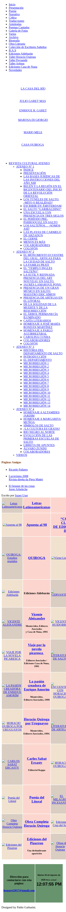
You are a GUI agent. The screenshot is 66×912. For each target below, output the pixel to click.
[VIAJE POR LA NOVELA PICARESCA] (12, 656)
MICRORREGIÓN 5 (36, 376)
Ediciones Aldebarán (21, 53)
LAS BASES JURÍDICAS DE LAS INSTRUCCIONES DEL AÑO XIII (41, 179)
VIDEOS (21, 455)
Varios (12, 34)
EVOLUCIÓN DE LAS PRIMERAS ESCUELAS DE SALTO (41, 438)
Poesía (12, 11)
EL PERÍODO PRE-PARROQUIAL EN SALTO (40, 220)
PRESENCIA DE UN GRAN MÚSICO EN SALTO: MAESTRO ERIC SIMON (41, 291)
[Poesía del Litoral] (12, 799)
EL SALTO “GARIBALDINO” (42, 209)
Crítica (12, 17)
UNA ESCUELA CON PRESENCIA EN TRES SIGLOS (43, 214)
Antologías (15, 24)
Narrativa (14, 14)
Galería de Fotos (18, 30)
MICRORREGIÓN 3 (36, 369)
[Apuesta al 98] (12, 524)
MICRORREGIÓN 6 (36, 379)
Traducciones (16, 20)
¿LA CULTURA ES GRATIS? (41, 428)
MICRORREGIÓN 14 (36, 405)
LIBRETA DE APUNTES (39, 445)
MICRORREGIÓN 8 (36, 386)
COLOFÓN (30, 248)
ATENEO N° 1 (25, 166)
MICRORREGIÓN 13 (36, 402)
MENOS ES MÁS (34, 241)
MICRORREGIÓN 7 (36, 382)
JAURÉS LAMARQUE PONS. (42, 284)
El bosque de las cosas (22, 486)
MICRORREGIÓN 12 (36, 399)
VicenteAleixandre (36, 616)
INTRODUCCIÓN (34, 356)
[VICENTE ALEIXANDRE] (12, 623)
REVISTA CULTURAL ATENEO (29, 163)
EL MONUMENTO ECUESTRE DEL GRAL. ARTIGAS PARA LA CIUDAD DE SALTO (43, 258)
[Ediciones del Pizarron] (12, 846)
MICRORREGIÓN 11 (36, 396)
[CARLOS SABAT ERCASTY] (12, 764)
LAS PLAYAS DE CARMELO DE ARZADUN (42, 234)
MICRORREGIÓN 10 (36, 392)
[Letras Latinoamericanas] (12, 505)
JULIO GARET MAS (33, 101)
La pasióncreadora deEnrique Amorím (37, 685)
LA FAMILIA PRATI (36, 264)
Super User (21, 495)
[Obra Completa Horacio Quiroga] (12, 824)
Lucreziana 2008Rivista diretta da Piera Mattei (26, 478)
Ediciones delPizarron (37, 841)
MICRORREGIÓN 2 (36, 366)
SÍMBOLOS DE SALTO (38, 425)
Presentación (16, 7)
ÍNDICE (28, 169)
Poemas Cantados (19, 27)
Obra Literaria (17, 43)
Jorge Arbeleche (18, 489)
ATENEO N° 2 (25, 251)
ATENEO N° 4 (25, 409)
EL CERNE (30, 238)
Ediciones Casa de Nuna (23, 66)
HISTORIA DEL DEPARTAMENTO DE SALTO (43, 352)
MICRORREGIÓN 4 (36, 373)
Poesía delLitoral (36, 799)
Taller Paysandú (18, 60)
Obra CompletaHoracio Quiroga (37, 824)
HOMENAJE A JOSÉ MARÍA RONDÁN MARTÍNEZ (41, 325)
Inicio (12, 4)
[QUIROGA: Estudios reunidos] (12, 558)
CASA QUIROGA (32, 144)
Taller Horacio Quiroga (22, 56)
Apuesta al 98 (36, 525)
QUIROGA (36, 558)
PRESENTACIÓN (34, 173)
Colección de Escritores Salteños (28, 47)
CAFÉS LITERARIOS (37, 320)
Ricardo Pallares (18, 469)
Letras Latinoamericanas (36, 505)
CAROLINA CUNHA (36, 337)
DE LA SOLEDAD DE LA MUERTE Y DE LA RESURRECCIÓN (39, 307)
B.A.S (12, 50)
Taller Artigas (16, 63)
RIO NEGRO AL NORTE (39, 432)
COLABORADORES (36, 245)
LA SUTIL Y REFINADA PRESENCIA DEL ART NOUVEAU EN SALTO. (39, 278)
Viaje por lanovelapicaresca (36, 649)
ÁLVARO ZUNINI (35, 448)
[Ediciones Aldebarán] (12, 593)
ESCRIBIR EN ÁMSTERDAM (42, 205)
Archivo (13, 37)
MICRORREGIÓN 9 (36, 389)
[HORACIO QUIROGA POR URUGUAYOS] (12, 726)
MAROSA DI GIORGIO (33, 119)
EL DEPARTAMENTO (37, 359)
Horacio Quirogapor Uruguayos (37, 721)
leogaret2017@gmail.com (19, 890)
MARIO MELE (33, 132)
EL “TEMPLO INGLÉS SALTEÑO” (37, 270)
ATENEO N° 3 (25, 346)
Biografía (14, 40)
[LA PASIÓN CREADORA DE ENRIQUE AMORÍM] (12, 690)
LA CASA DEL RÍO (33, 88)
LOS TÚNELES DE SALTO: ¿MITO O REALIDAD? (41, 201)
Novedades (15, 70)
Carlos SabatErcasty (37, 760)
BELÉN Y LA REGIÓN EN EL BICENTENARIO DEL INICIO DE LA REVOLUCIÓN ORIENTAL (42, 191)
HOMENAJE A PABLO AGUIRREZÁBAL (38, 332)
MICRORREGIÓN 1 (36, 363)
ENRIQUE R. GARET (33, 110)
